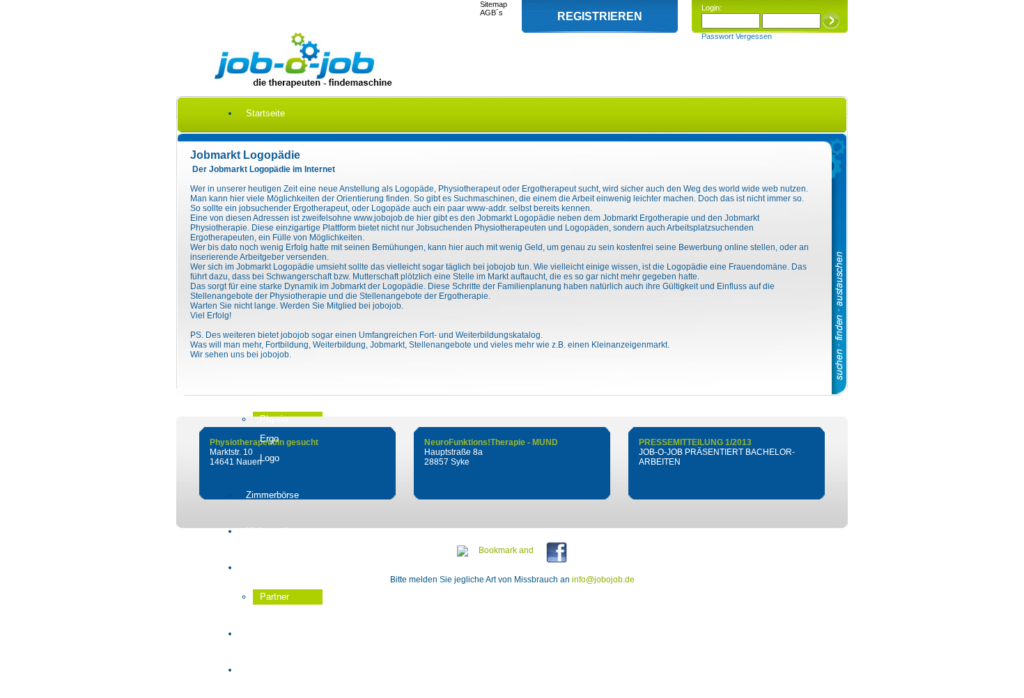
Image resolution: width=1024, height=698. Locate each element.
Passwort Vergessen (736, 36)
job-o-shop (267, 633)
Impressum (268, 670)
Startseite (265, 113)
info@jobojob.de (603, 579)
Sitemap (493, 4)
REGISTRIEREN (599, 16)
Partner (274, 596)
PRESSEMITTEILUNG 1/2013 (695, 442)
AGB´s (491, 12)
